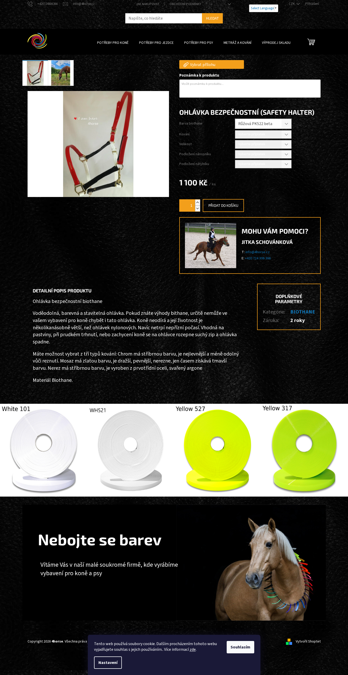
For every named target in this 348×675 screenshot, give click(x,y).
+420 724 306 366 (258, 258)
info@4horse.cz (257, 252)
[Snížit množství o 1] (197, 208)
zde (193, 649)
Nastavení (107, 662)
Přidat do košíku (223, 205)
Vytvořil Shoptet (308, 641)
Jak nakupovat (147, 4)
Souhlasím (240, 647)
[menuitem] (113, 43)
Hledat (212, 18)
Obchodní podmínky (185, 4)
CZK (292, 4)
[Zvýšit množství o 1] (197, 202)
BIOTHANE (302, 312)
